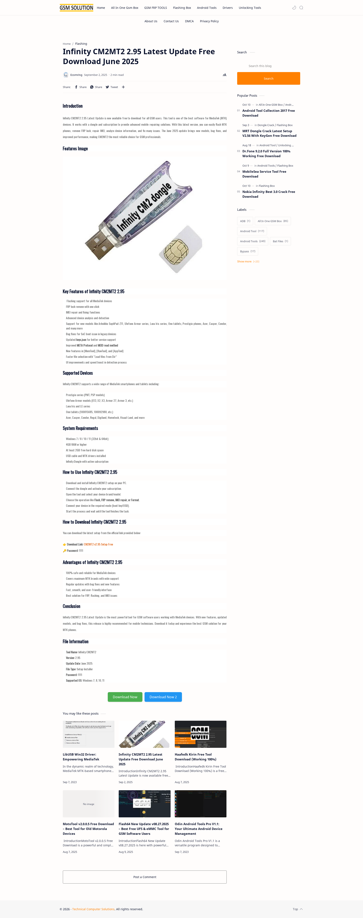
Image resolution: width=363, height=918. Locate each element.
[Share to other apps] (123, 87)
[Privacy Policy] (209, 21)
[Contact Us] (171, 21)
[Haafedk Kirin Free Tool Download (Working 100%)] (200, 734)
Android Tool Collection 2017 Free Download (268, 112)
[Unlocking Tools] (288, 145)
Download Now (125, 697)
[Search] (301, 7)
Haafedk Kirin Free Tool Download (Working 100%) (195, 756)
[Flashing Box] (285, 125)
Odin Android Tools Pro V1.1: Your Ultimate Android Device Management (198, 829)
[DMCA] (189, 21)
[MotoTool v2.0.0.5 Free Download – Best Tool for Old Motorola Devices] (88, 803)
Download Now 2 (163, 697)
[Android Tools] (294, 105)
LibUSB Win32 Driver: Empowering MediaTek (81, 756)
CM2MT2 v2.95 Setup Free (98, 544)
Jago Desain (171, 909)
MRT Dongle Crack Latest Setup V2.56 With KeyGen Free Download (269, 133)
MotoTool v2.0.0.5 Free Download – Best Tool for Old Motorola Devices (88, 829)
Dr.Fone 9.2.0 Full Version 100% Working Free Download (266, 153)
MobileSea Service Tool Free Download (264, 173)
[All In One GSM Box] (272, 105)
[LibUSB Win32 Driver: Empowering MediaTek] (88, 734)
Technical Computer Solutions (93, 909)
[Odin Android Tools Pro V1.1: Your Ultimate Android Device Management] (200, 803)
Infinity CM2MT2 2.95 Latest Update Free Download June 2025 (141, 759)
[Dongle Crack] (267, 125)
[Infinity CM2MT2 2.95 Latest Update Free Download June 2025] (144, 734)
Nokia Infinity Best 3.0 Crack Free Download (268, 194)
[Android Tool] (268, 145)
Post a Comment (144, 877)
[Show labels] (249, 261)
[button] (294, 7)
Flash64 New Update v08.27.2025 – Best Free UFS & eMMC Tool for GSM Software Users (144, 829)
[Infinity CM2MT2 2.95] (145, 217)
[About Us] (151, 21)
